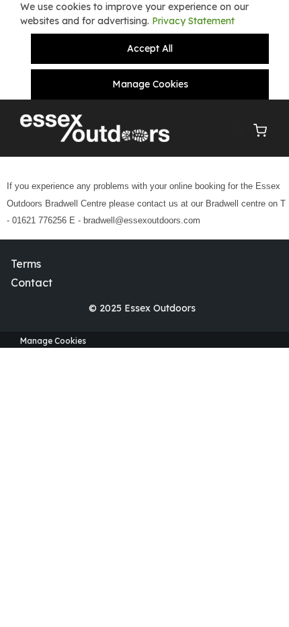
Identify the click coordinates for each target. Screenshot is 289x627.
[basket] (264, 128)
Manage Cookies (150, 84)
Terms (26, 263)
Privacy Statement (193, 21)
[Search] (242, 128)
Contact (31, 282)
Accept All (150, 48)
